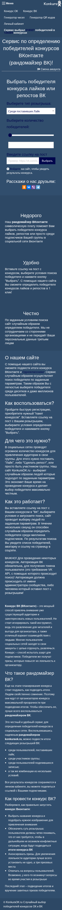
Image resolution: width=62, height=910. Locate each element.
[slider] (10, 135)
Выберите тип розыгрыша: (29, 103)
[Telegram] (38, 187)
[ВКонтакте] (29, 187)
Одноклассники (33, 372)
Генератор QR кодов (42, 17)
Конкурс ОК (11, 11)
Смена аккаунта (50, 69)
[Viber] (33, 187)
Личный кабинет (14, 24)
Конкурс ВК (30, 11)
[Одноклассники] (24, 187)
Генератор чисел (14, 17)
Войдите (15, 169)
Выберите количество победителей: (25, 123)
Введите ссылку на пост (27, 154)
